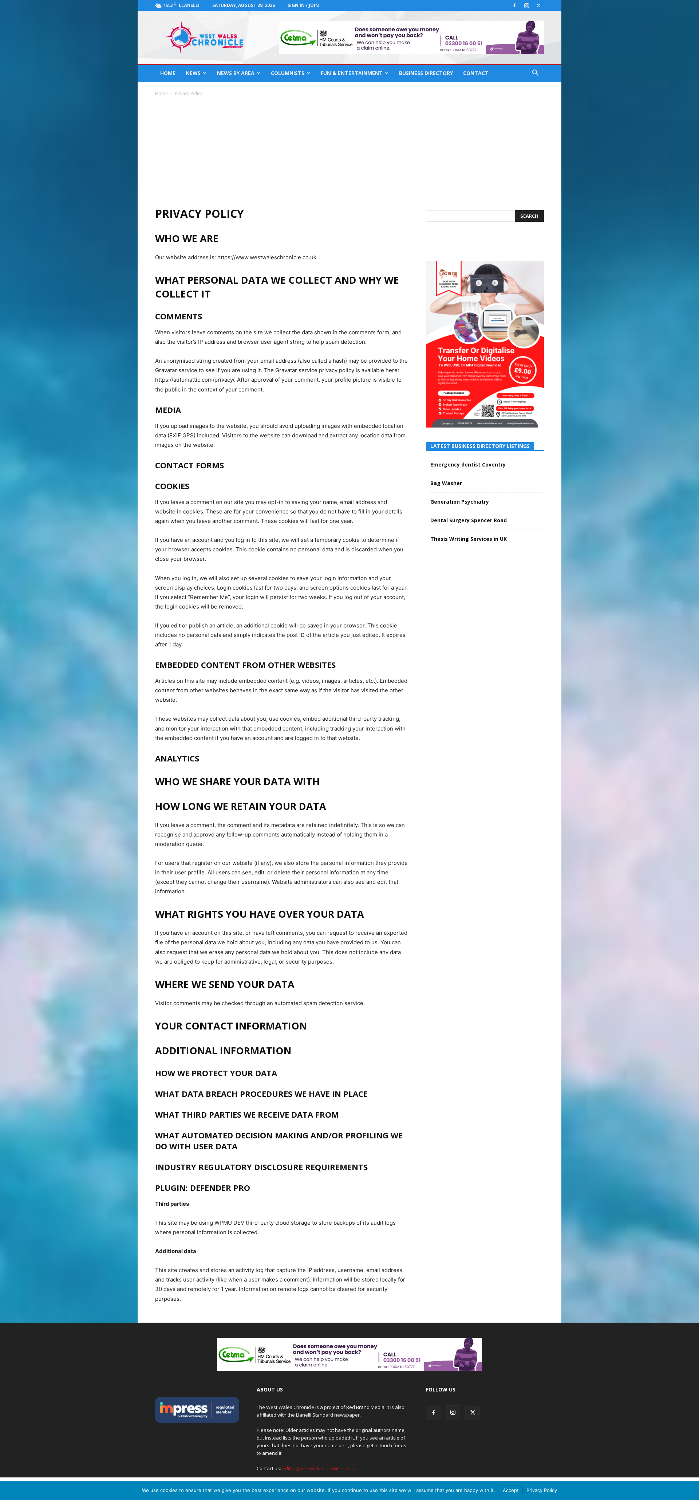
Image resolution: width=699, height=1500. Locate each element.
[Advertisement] (349, 151)
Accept (511, 1490)
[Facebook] (514, 5)
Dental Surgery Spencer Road (468, 520)
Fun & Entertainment (352, 73)
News (193, 73)
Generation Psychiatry (459, 501)
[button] (535, 73)
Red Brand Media (365, 1407)
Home (167, 73)
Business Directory (426, 73)
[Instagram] (526, 5)
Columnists (287, 73)
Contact (476, 73)
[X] (538, 5)
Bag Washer (446, 483)
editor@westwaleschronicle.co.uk (319, 1468)
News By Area (235, 73)
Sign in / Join (303, 5)
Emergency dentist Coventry (468, 464)
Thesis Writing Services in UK (468, 538)
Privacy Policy (541, 1490)
